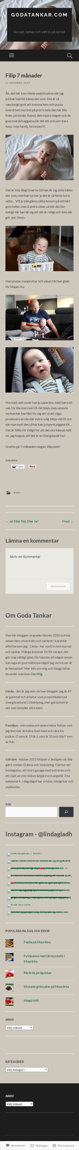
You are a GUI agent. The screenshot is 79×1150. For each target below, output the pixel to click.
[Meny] (11, 55)
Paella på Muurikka (37, 942)
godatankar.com (39, 15)
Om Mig (36, 674)
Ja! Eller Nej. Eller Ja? (21, 521)
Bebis (17, 492)
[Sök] (66, 812)
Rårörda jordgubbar (38, 973)
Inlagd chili (31, 1000)
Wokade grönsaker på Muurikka (46, 986)
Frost (68, 521)
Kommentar (58, 586)
